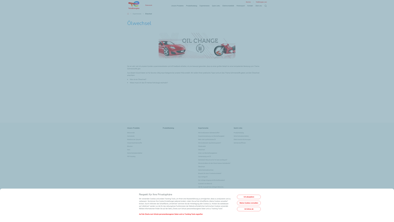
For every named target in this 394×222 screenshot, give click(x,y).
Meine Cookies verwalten (249, 203)
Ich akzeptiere (249, 197)
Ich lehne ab (248, 209)
